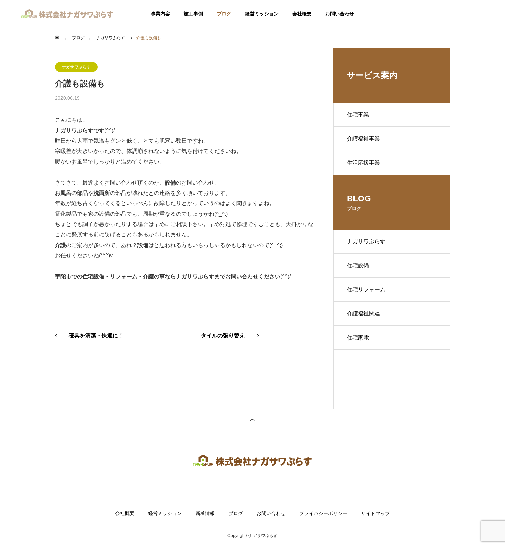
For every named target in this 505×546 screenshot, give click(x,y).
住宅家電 (358, 338)
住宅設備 (358, 265)
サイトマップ (375, 513)
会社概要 (302, 13)
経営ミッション (262, 13)
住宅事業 (358, 115)
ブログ (224, 13)
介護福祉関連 (363, 313)
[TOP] (252, 419)
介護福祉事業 (363, 139)
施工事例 (193, 13)
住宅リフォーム (366, 289)
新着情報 (205, 513)
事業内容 (160, 13)
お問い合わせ (339, 13)
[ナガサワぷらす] (67, 13)
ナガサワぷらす (76, 67)
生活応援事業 (363, 163)
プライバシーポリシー (323, 513)
